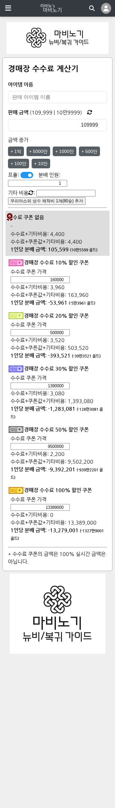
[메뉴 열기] (8, 8)
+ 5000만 (38, 151)
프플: (14, 175)
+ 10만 (41, 163)
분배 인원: (49, 175)
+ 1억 (16, 151)
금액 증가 (18, 140)
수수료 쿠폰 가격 (29, 272)
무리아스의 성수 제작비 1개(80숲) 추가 (47, 200)
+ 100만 (19, 163)
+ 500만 (89, 151)
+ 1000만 (64, 151)
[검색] (92, 8)
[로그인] (106, 8)
